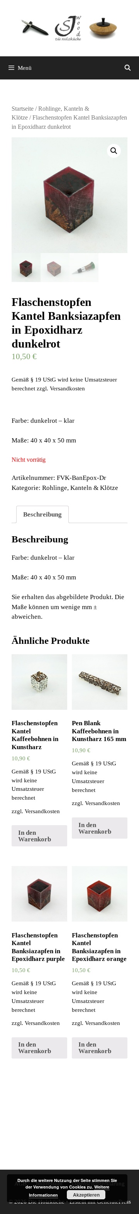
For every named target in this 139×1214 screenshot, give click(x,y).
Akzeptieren (86, 1194)
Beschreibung (42, 514)
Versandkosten (67, 388)
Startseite (23, 108)
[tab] (42, 514)
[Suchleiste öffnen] (127, 67)
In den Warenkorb (34, 836)
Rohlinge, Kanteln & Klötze (80, 487)
